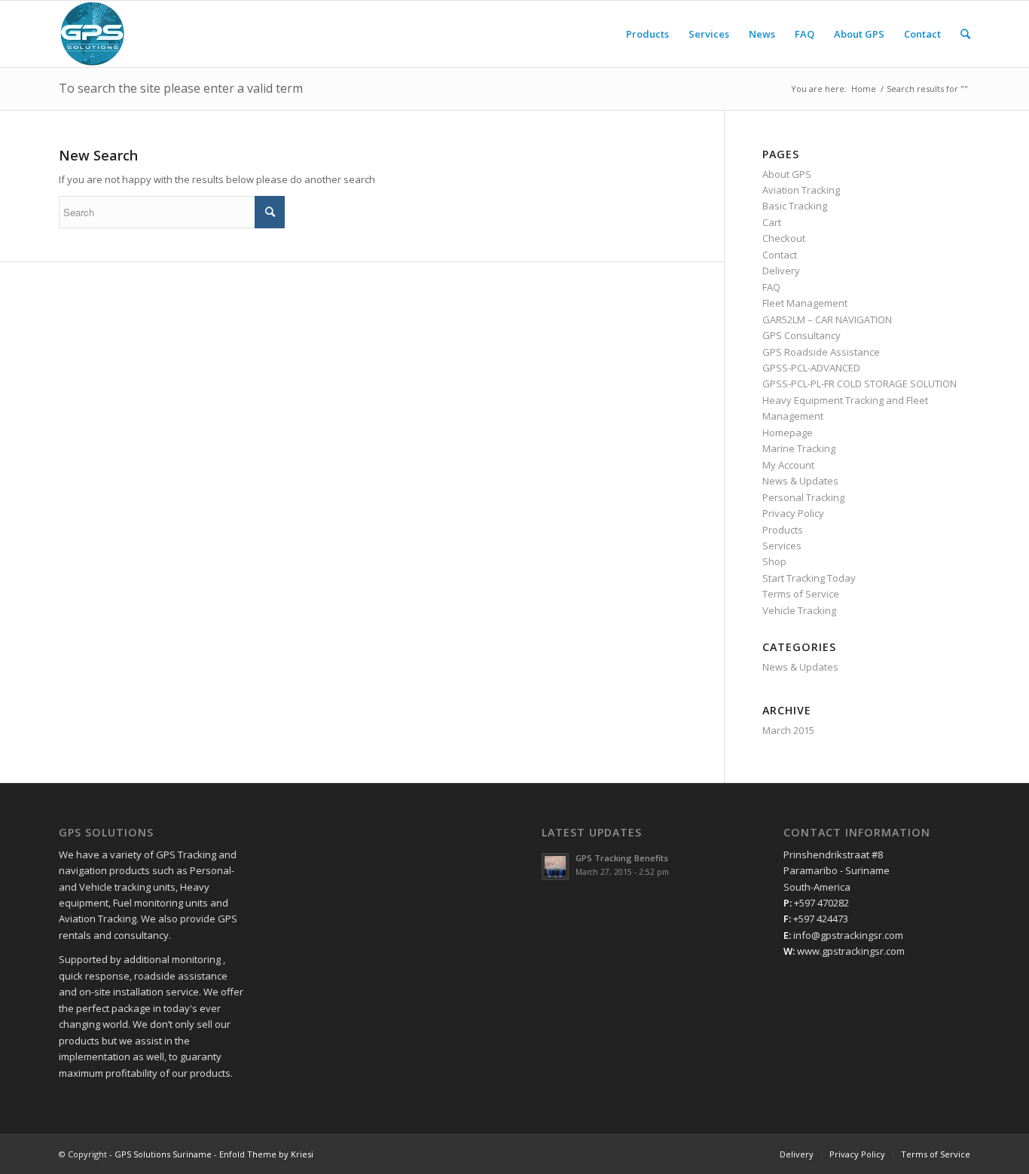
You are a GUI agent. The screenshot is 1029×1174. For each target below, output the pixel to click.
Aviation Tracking (801, 190)
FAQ (771, 287)
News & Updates (800, 481)
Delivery (781, 270)
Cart (771, 222)
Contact (779, 254)
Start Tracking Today (809, 578)
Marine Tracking (798, 448)
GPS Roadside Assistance (821, 352)
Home (863, 88)
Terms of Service (800, 594)
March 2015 (788, 730)
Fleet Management (804, 303)
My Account (788, 465)
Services (782, 545)
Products (782, 530)
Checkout (783, 238)
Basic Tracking (794, 205)
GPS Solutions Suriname (163, 1154)
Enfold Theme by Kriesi (266, 1154)
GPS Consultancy (801, 335)
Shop (774, 561)
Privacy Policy (793, 513)
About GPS (786, 174)
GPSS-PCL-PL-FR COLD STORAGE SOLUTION (859, 383)
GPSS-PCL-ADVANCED (811, 368)
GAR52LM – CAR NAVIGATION (827, 319)
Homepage (787, 432)
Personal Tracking (803, 497)
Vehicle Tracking (799, 610)
